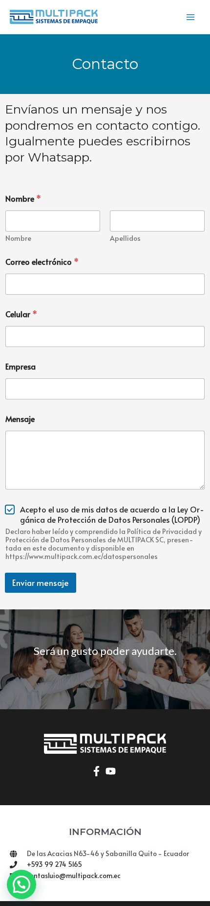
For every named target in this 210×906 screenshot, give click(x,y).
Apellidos (125, 238)
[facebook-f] (98, 771)
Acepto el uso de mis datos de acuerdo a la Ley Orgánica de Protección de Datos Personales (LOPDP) (112, 514)
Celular (21, 314)
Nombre (18, 238)
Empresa (20, 366)
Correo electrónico (42, 261)
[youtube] (112, 771)
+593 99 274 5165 (54, 864)
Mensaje (20, 418)
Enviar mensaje (40, 582)
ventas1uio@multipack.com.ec (74, 875)
